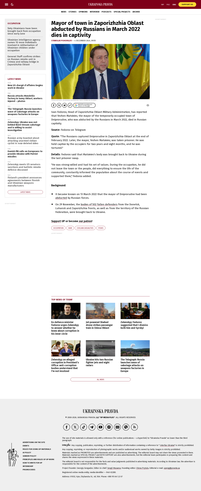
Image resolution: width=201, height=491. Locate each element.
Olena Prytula (142, 468)
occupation (58, 228)
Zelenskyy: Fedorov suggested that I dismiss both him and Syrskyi (134, 325)
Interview (94, 12)
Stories (72, 12)
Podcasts (106, 12)
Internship (28, 466)
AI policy (27, 453)
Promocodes (29, 470)
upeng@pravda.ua (172, 468)
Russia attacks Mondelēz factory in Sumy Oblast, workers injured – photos (25, 98)
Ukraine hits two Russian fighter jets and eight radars (99, 362)
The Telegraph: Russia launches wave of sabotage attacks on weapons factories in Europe (133, 365)
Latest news (14, 79)
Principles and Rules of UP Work (38, 459)
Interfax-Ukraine (167, 445)
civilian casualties (85, 228)
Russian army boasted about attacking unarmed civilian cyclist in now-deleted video (23, 141)
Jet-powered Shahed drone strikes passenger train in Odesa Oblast (99, 325)
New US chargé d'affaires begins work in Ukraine (25, 86)
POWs (100, 228)
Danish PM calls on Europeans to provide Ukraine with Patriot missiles (25, 154)
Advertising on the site (34, 442)
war (70, 228)
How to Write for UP (32, 463)
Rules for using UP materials (37, 449)
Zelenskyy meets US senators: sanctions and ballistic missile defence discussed (24, 167)
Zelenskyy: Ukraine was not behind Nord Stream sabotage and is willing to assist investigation (24, 126)
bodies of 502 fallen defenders (99, 204)
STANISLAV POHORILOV (61, 40)
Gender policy (29, 456)
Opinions (83, 12)
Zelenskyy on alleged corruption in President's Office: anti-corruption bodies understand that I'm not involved (65, 365)
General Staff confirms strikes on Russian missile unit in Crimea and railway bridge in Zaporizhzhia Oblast (24, 60)
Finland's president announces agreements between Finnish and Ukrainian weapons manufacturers (25, 181)
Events (26, 446)
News (63, 12)
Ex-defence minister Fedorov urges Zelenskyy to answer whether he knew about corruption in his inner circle (65, 328)
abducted (61, 197)
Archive (136, 12)
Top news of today (61, 299)
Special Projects (122, 12)
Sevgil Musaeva (114, 468)
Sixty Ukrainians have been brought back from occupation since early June (24, 31)
